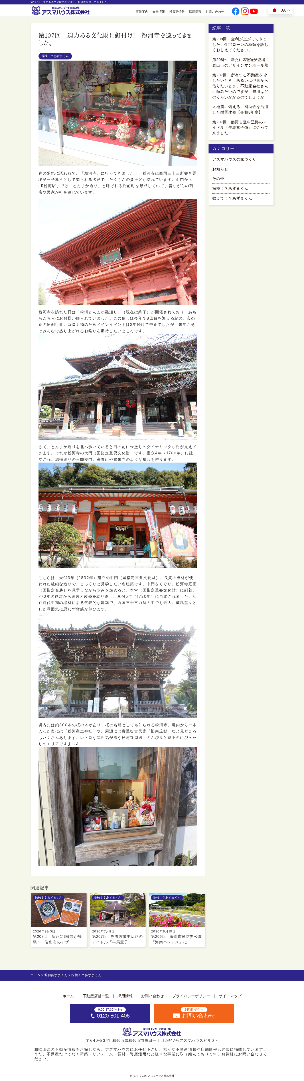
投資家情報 (177, 11)
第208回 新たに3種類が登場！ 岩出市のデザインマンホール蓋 (241, 62)
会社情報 (158, 11)
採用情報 (195, 11)
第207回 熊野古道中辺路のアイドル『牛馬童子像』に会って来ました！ (240, 127)
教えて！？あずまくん (232, 198)
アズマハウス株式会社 (161, 1075)
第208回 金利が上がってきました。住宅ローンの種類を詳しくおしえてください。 (240, 44)
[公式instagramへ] (245, 11)
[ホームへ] (60, 11)
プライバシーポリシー (191, 996)
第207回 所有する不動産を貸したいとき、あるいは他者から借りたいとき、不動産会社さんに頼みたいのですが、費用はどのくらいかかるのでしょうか (240, 86)
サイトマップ (230, 996)
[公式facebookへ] (235, 11)
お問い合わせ (214, 11)
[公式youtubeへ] (254, 11)
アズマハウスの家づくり (234, 159)
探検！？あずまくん (55, 56)
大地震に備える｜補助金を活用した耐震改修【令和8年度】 (240, 109)
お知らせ (220, 169)
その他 (218, 179)
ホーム (68, 996)
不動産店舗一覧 (96, 996)
